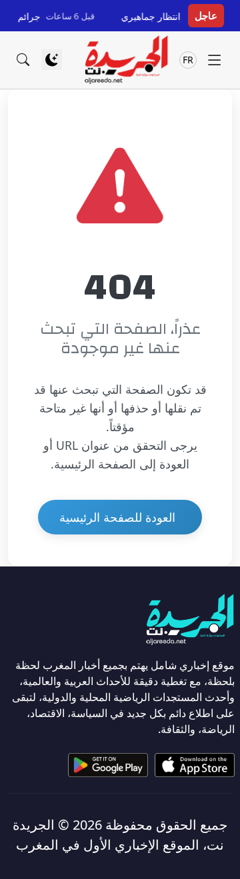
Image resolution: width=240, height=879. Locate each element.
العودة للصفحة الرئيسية (117, 517)
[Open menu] (214, 59)
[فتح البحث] (23, 59)
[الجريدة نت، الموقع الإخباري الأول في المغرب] (126, 60)
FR (188, 59)
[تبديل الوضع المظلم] (51, 59)
